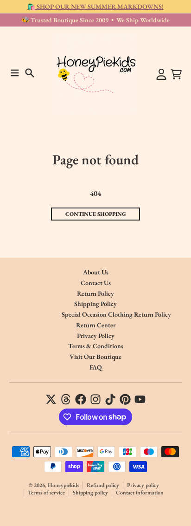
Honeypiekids (63, 485)
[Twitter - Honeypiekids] (51, 399)
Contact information (140, 492)
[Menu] (14, 72)
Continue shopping (95, 214)
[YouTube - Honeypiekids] (140, 399)
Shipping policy (90, 492)
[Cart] (176, 74)
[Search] (29, 72)
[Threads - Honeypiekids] (65, 399)
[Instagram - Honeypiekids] (95, 399)
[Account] (161, 74)
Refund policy (103, 485)
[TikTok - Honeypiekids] (110, 399)
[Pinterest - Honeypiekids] (125, 399)
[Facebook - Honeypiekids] (80, 399)
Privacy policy (143, 485)
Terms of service (46, 492)
